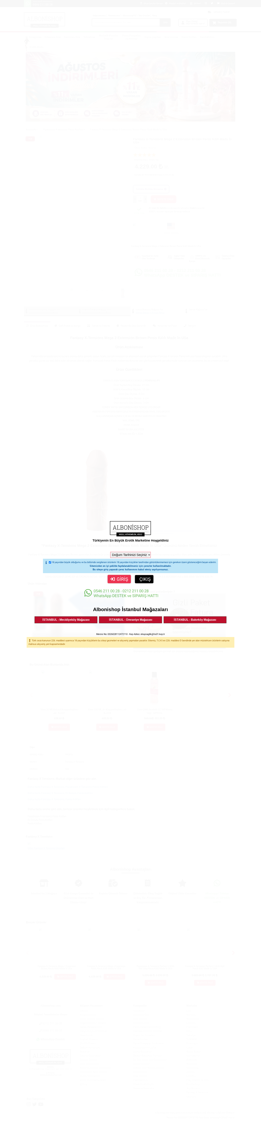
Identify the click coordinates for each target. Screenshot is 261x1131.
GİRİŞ (122, 579)
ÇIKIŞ (145, 579)
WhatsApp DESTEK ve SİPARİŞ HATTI (126, 593)
